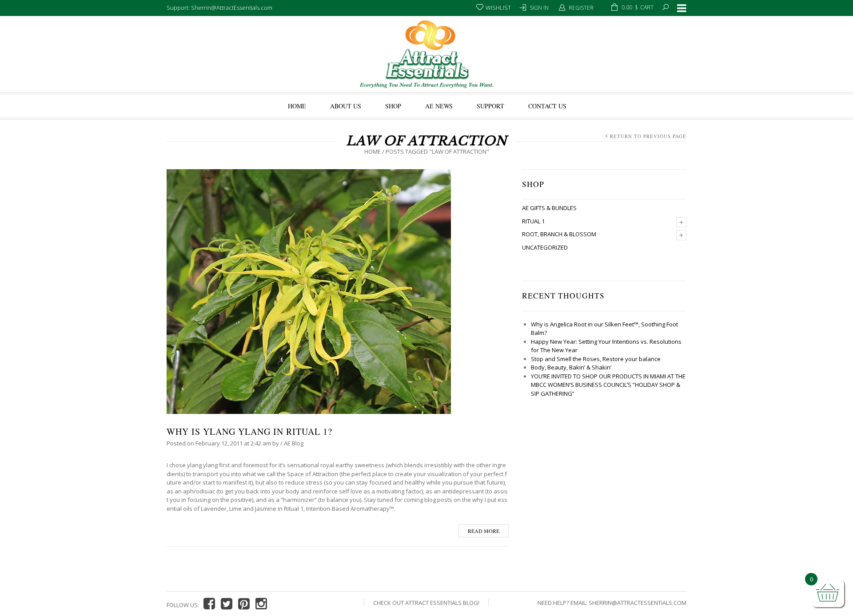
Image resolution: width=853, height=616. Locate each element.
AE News (439, 106)
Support (490, 106)
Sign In (539, 8)
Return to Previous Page (648, 136)
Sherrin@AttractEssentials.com (637, 603)
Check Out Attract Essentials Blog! (426, 603)
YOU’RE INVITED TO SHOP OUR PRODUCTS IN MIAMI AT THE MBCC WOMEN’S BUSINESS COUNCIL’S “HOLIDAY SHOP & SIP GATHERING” (608, 384)
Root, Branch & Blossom (559, 234)
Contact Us (547, 106)
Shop (393, 106)
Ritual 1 (533, 221)
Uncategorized (545, 247)
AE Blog (293, 443)
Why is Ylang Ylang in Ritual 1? (249, 431)
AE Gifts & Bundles (549, 208)
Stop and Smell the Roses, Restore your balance (596, 359)
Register (581, 8)
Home (297, 106)
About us (345, 106)
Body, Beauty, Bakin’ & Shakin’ (571, 367)
